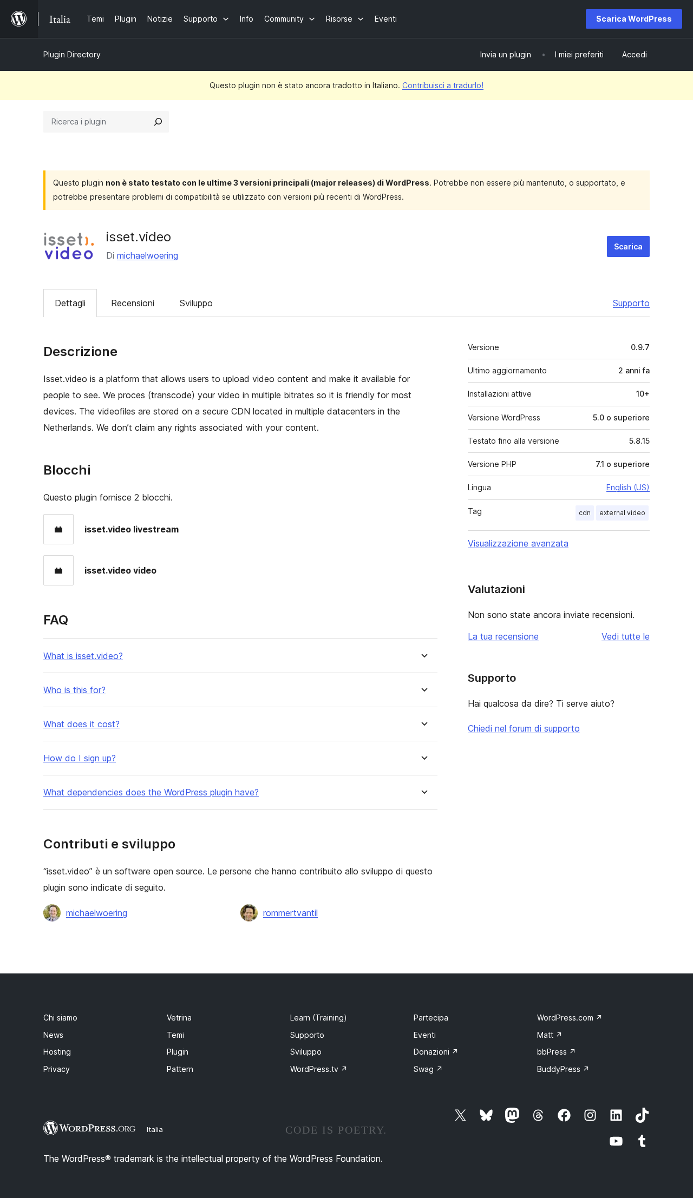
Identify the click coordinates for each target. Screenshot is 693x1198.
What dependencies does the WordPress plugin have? (151, 792)
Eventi (425, 1034)
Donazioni (436, 1051)
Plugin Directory (72, 54)
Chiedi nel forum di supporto (524, 728)
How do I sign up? (79, 758)
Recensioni (132, 303)
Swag (428, 1069)
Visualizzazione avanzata (518, 543)
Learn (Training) (318, 1017)
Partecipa (431, 1017)
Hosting (57, 1051)
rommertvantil (290, 912)
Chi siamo (60, 1017)
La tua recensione (503, 636)
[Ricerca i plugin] (158, 122)
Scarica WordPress (634, 18)
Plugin (177, 1051)
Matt (550, 1034)
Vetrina (179, 1017)
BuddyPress (563, 1069)
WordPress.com (570, 1017)
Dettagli (70, 303)
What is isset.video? (83, 656)
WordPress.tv (319, 1069)
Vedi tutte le (626, 636)
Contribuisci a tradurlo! (442, 85)
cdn (585, 513)
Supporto (631, 303)
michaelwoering (147, 255)
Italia (155, 1129)
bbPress (556, 1051)
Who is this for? (74, 690)
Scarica (628, 246)
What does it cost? (81, 724)
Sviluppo (196, 303)
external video (622, 513)
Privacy (56, 1069)
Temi (175, 1034)
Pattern (180, 1069)
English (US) (628, 487)
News (53, 1034)
